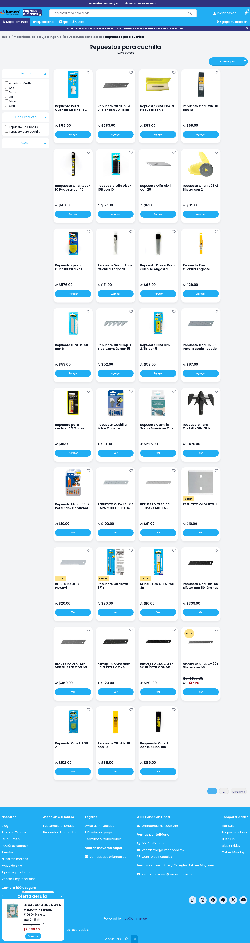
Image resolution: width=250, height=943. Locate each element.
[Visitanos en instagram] (203, 900)
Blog (5, 826)
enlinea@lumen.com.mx (160, 826)
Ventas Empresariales (18, 879)
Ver (116, 453)
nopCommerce (134, 918)
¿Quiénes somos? (15, 845)
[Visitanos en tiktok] (192, 900)
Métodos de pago (98, 832)
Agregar (73, 134)
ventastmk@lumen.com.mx (163, 850)
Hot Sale (228, 826)
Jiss (11, 97)
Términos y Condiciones (103, 839)
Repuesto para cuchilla (24, 132)
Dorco (13, 92)
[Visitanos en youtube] (243, 900)
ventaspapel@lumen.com (109, 856)
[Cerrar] (247, 28)
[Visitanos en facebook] (213, 900)
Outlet (188, 498)
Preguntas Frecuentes (60, 832)
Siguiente (238, 792)
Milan (12, 101)
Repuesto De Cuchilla (23, 127)
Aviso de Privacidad (99, 826)
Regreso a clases (235, 832)
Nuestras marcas (15, 859)
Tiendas (7, 852)
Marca (26, 73)
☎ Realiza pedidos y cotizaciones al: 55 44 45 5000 (122, 3)
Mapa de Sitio (12, 865)
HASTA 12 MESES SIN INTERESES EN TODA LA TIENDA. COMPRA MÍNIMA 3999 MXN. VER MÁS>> (125, 28)
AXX (11, 88)
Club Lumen (11, 839)
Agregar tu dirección (233, 22)
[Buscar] (190, 13)
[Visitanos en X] (233, 900)
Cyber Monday (233, 852)
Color (25, 143)
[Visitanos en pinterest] (223, 900)
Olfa (12, 106)
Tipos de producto (16, 872)
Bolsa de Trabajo (14, 832)
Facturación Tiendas (58, 826)
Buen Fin (228, 839)
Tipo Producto (26, 117)
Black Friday (231, 845)
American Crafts (20, 83)
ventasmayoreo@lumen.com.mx (167, 874)
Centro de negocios (157, 856)
